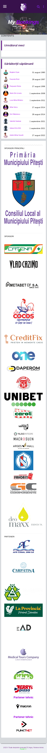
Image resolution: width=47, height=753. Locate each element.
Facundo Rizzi (14, 79)
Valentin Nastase (15, 121)
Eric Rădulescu (15, 114)
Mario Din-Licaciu (16, 93)
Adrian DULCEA (15, 128)
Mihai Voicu (13, 107)
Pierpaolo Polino (15, 86)
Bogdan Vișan (14, 72)
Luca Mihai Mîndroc (16, 100)
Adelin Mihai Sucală (16, 135)
